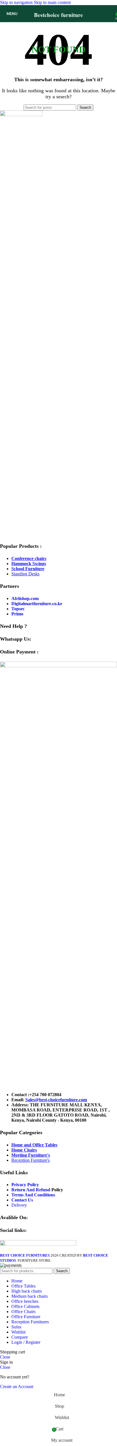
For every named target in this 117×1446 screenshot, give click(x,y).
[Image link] (21, 114)
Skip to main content (52, 2)
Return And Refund (30, 1189)
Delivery (19, 1205)
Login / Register (25, 1342)
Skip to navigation (17, 2)
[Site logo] (58, 23)
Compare (19, 1337)
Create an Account (16, 1386)
